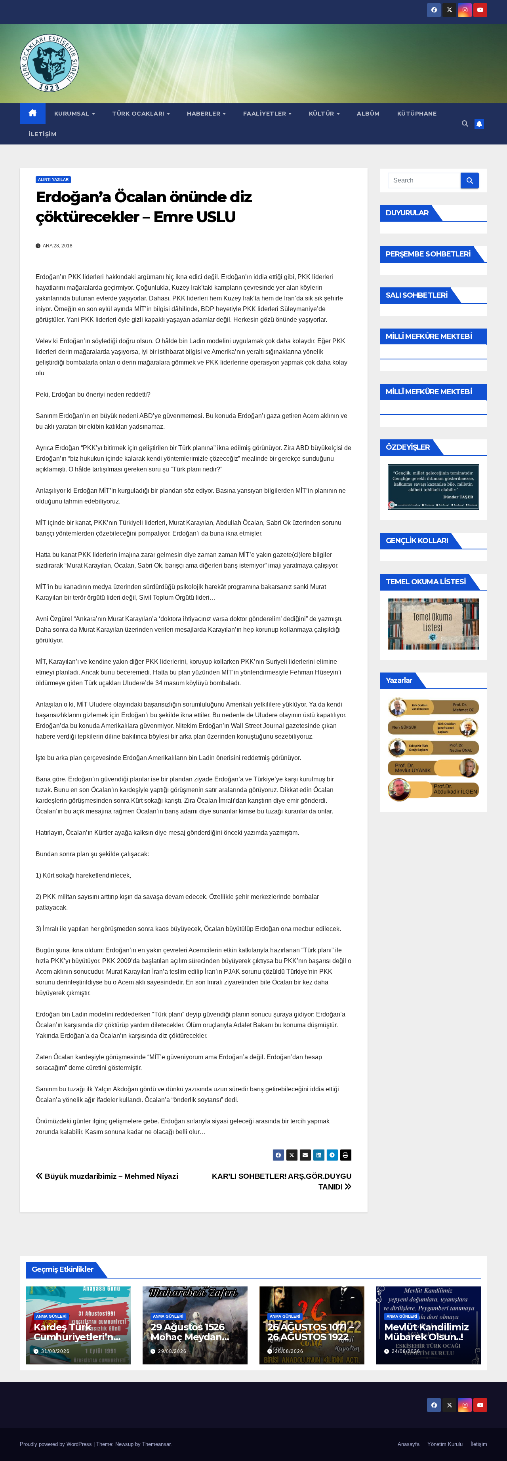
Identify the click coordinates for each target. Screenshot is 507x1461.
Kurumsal (72, 113)
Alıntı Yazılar (53, 179)
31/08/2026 (55, 1351)
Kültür (322, 113)
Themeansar (156, 1444)
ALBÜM (368, 113)
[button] (465, 123)
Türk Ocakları (139, 113)
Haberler (204, 113)
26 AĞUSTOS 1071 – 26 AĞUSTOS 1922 (310, 1332)
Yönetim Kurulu (445, 1444)
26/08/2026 (289, 1351)
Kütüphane (417, 113)
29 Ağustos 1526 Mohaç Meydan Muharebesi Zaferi (194, 1337)
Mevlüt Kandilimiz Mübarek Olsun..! (426, 1332)
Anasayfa (408, 1444)
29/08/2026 (172, 1351)
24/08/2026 (406, 1351)
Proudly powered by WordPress (56, 1444)
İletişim (42, 134)
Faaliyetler (265, 113)
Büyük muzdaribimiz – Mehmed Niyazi (110, 1176)
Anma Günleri (51, 1316)
